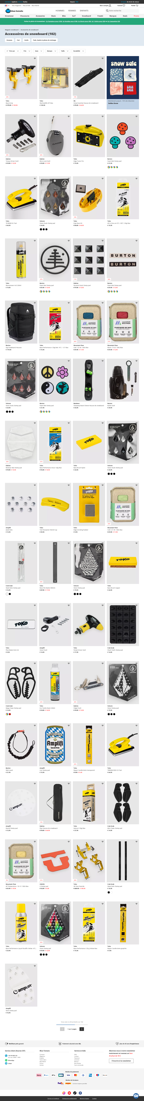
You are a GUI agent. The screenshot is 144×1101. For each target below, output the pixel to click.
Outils (26, 40)
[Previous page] (62, 1029)
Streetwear (9, 16)
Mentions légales (84, 1098)
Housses (9, 40)
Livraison (76, 1060)
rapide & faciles (16, 2)
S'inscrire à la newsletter (121, 1061)
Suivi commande (78, 1065)
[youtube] (69, 1093)
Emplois (42, 1058)
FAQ (75, 1054)
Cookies (94, 1098)
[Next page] (82, 1029)
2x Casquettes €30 (114, 21)
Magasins (42, 1056)
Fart (18, 40)
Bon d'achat (77, 1063)
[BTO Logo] (27, 10)
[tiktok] (74, 1093)
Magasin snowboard (12, 30)
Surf (73, 16)
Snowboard (86, 16)
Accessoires (40, 16)
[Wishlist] (35, 57)
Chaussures (24, 16)
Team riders (43, 1060)
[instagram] (63, 1093)
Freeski (100, 16)
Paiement (77, 1058)
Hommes (60, 10)
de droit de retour (130, 2)
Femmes (72, 10)
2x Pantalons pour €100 (54, 21)
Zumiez (42, 1065)
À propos (42, 1054)
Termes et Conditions (53, 1098)
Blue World (35, 5)
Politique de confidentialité (69, 1098)
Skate (53, 16)
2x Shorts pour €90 (84, 21)
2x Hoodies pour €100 (70, 21)
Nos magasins (16, 5)
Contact (76, 1056)
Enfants (84, 10)
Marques (113, 16)
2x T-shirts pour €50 (98, 21)
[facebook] (80, 1093)
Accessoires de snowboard (29, 30)
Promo (136, 16)
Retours (76, 1061)
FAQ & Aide (26, 5)
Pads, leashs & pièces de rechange (44, 40)
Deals (125, 16)
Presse (41, 1063)
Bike (64, 16)
